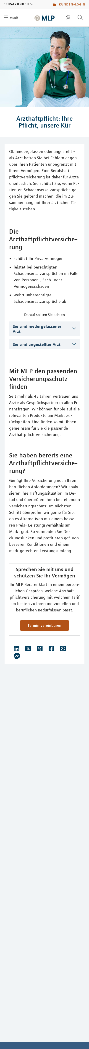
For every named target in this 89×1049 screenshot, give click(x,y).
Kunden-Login (71, 4)
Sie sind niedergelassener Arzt (37, 329)
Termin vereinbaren (44, 625)
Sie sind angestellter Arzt (36, 344)
